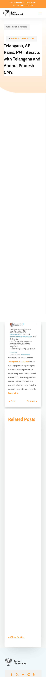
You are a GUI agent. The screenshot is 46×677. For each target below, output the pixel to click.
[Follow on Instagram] (28, 674)
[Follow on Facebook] (11, 674)
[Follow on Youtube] (23, 674)
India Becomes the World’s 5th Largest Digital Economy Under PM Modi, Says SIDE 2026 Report (23, 439)
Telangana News (27, 39)
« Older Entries (16, 637)
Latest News (27, 452)
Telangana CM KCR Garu (18, 361)
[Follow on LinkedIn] (34, 674)
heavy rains (13, 393)
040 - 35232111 (26, 5)
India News (15, 39)
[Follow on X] (17, 674)
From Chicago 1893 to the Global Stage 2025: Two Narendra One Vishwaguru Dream (22, 592)
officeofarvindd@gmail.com (25, 2)
